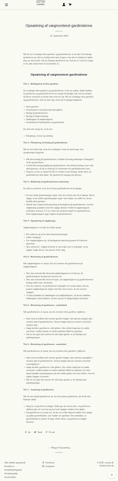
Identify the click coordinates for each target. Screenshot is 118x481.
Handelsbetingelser (13, 470)
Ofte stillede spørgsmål (14, 462)
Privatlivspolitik (11, 473)
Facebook (49, 462)
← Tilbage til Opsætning (59, 448)
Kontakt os (9, 466)
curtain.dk (109, 462)
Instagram (50, 466)
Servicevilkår (10, 477)
